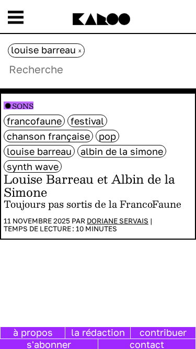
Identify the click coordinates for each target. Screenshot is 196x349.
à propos (33, 332)
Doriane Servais (117, 221)
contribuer (163, 332)
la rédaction (98, 332)
